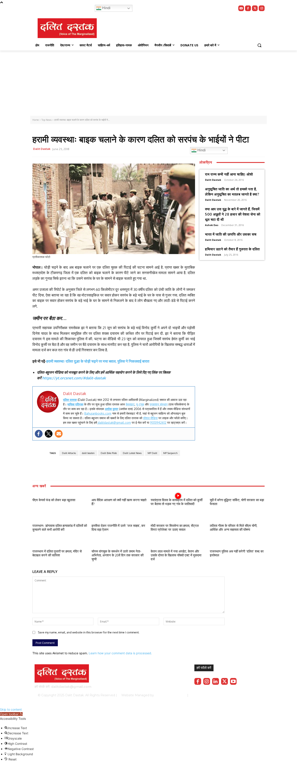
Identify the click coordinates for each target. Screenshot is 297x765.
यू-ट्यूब (140, 404)
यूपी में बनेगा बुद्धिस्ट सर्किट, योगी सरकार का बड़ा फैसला (237, 502)
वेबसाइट (130, 404)
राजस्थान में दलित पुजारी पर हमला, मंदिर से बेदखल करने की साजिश (57, 553)
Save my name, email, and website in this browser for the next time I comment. (88, 632)
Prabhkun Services (169, 695)
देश (51, 130)
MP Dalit (152, 453)
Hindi (105, 8)
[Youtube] (241, 8)
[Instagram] (262, 8)
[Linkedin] (215, 681)
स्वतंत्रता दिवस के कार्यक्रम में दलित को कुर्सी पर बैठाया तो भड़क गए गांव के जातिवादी (176, 502)
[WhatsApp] (135, 149)
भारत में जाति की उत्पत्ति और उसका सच (231, 234)
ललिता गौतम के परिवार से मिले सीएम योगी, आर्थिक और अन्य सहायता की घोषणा (233, 528)
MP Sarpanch (170, 453)
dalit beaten (88, 453)
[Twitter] (255, 8)
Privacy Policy (206, 695)
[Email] (145, 149)
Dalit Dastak (41, 149)
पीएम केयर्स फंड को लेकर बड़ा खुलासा (53, 500)
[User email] (59, 434)
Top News (40, 130)
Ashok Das (211, 225)
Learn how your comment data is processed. (120, 653)
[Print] (155, 149)
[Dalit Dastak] (67, 28)
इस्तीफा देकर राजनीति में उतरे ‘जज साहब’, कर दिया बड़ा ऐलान (118, 528)
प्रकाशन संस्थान (159, 404)
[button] (259, 45)
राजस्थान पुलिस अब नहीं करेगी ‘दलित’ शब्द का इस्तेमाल (237, 553)
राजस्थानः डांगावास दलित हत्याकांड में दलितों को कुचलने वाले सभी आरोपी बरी (59, 528)
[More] (165, 149)
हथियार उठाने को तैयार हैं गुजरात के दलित (232, 249)
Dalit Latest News (132, 453)
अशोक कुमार (111, 409)
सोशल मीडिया (150, 418)
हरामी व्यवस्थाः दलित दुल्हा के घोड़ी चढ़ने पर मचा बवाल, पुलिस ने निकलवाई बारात (97, 361)
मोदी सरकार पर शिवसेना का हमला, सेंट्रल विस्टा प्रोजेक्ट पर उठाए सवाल (175, 528)
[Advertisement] (148, 83)
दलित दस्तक (70, 400)
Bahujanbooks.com (97, 413)
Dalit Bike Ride (109, 453)
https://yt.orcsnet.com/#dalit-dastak (74, 378)
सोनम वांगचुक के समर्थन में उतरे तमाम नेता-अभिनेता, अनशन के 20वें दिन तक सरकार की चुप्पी (117, 555)
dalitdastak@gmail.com (114, 422)
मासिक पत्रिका (75, 404)
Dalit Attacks (69, 453)
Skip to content (11, 709)
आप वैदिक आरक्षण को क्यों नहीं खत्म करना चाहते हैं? (119, 502)
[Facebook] (248, 8)
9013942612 (158, 422)
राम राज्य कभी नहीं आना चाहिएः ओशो (229, 174)
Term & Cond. (230, 695)
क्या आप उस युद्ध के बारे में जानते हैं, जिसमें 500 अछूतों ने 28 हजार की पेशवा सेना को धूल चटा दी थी (232, 214)
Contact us (251, 695)
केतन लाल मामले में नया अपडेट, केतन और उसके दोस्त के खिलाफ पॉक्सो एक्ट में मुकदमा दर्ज (176, 555)
